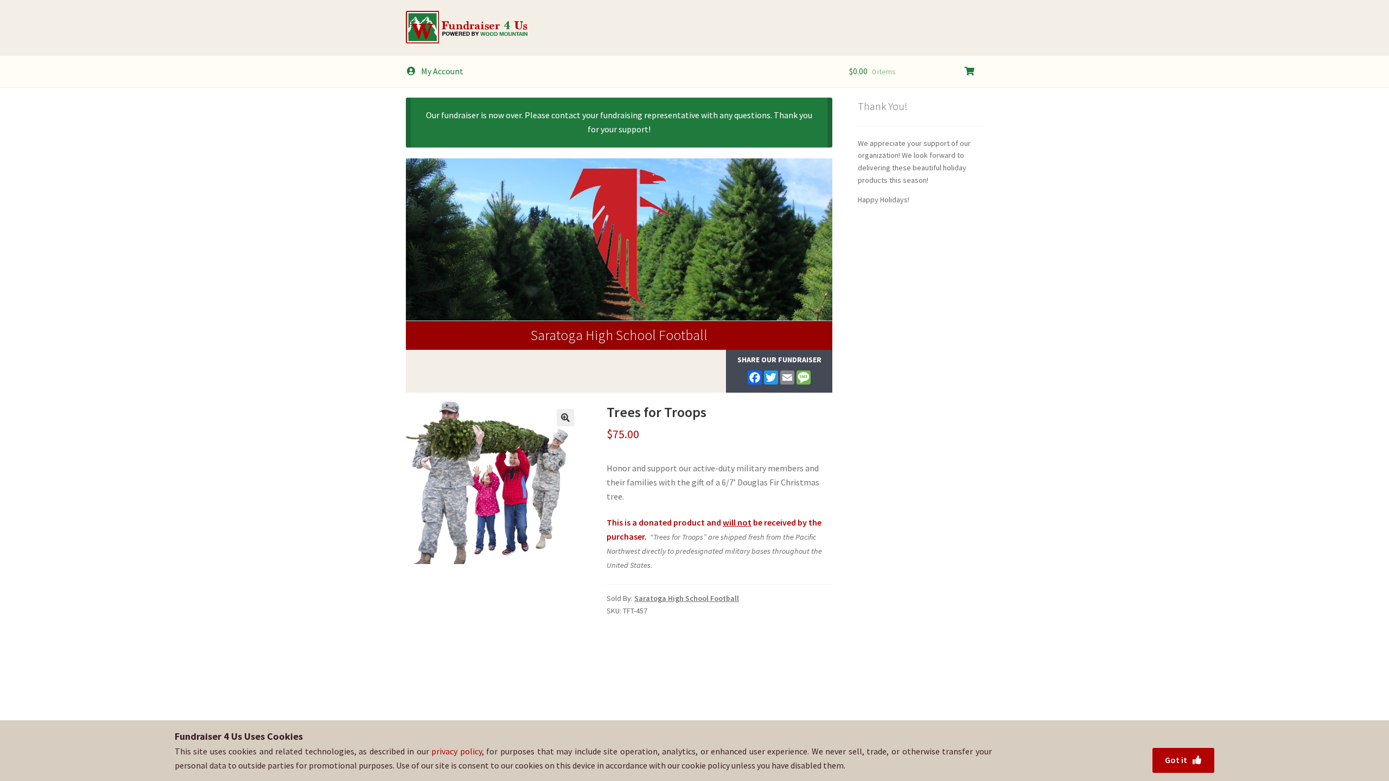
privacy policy (456, 751)
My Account (442, 71)
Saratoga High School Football (619, 335)
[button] (565, 417)
